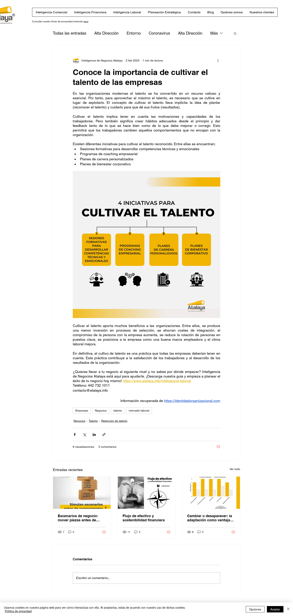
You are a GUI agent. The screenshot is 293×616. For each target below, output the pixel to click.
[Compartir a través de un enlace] (104, 434)
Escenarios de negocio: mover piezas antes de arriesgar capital (78, 518)
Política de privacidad (18, 611)
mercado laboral (139, 410)
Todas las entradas (69, 33)
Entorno (134, 33)
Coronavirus (159, 33)
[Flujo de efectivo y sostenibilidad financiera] (146, 493)
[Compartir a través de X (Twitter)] (84, 434)
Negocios (101, 410)
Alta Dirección (106, 33)
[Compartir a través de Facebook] (75, 434)
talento (117, 410)
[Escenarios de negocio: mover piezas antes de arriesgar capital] (82, 493)
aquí (86, 21)
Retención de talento (114, 420)
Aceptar (275, 609)
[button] (235, 33)
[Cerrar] (288, 609)
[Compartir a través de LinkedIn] (94, 434)
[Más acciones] (217, 60)
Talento (93, 420)
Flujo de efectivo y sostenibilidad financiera (144, 518)
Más (214, 33)
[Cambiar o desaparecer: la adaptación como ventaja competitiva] (211, 493)
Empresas (81, 410)
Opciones (255, 609)
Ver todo (235, 469)
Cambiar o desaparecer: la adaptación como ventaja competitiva (209, 518)
